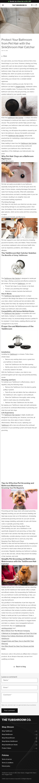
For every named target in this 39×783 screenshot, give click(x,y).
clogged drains (20, 86)
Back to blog (21, 667)
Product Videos (6, 748)
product (9, 628)
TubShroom (21, 283)
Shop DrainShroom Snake (10, 744)
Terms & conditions (7, 762)
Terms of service (7, 759)
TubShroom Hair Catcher (15, 117)
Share (5, 56)
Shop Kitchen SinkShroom (10, 741)
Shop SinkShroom (7, 734)
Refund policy (6, 766)
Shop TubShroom (7, 731)
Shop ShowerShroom (8, 738)
